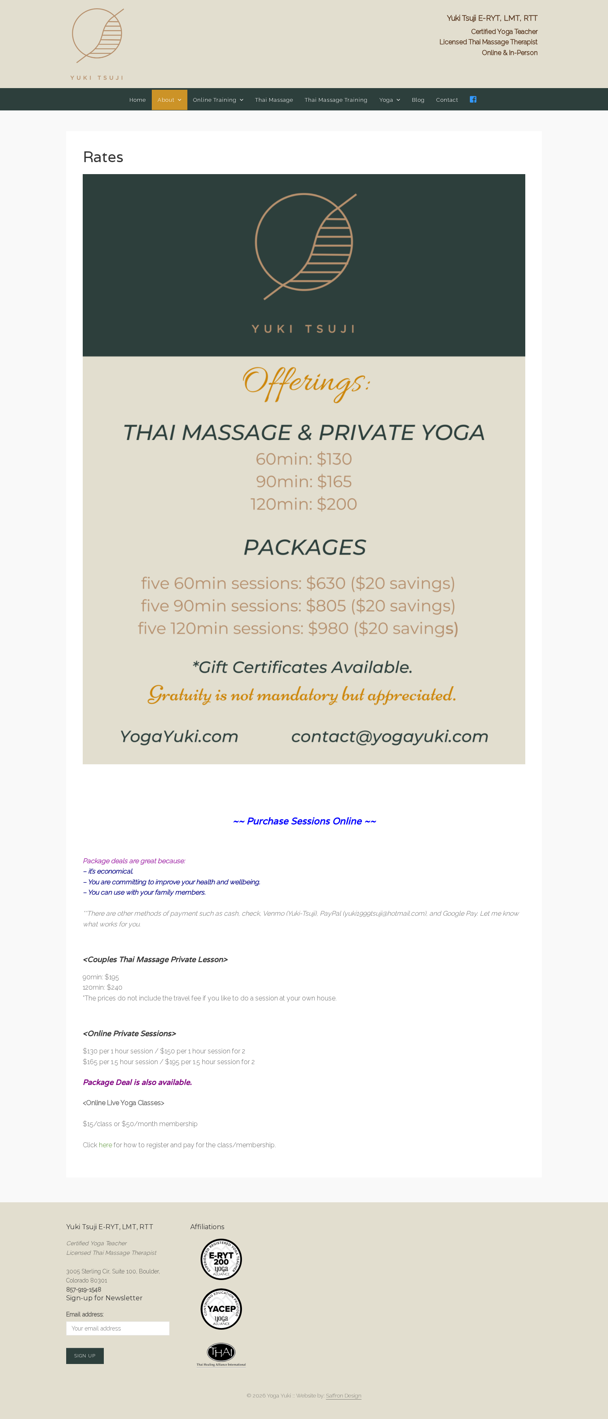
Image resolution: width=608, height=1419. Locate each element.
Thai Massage (274, 100)
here (105, 1145)
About (166, 100)
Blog (418, 100)
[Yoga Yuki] (97, 44)
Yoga (386, 100)
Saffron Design (343, 1396)
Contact (447, 100)
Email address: (85, 1314)
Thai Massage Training (336, 100)
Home (137, 100)
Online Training (215, 100)
